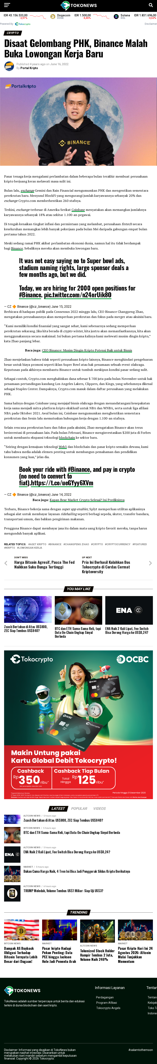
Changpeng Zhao (77, 544)
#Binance (30, 294)
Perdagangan (105, 997)
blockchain (67, 437)
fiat (23, 482)
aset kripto (38, 544)
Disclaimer (151, 24)
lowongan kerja (30, 548)
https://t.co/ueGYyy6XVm (62, 482)
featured (140, 544)
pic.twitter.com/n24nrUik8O (77, 294)
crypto (98, 544)
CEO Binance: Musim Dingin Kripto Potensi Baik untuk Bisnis (87, 350)
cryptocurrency (118, 544)
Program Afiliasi (106, 1002)
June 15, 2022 (61, 307)
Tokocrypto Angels (108, 1008)
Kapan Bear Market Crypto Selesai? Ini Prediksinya (87, 500)
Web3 (63, 446)
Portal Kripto (29, 68)
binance (55, 544)
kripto (10, 548)
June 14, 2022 (61, 495)
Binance (17, 248)
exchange (27, 190)
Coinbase (78, 209)
